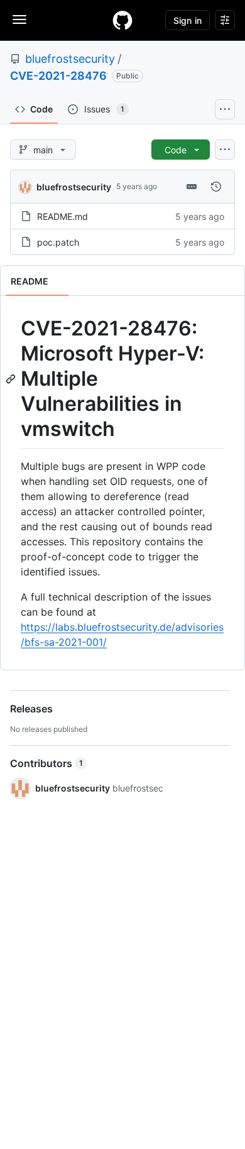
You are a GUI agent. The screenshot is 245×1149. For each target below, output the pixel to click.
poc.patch (58, 242)
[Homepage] (122, 20)
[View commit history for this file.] (216, 186)
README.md (62, 216)
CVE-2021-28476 (58, 75)
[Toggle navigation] (19, 19)
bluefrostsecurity (70, 58)
